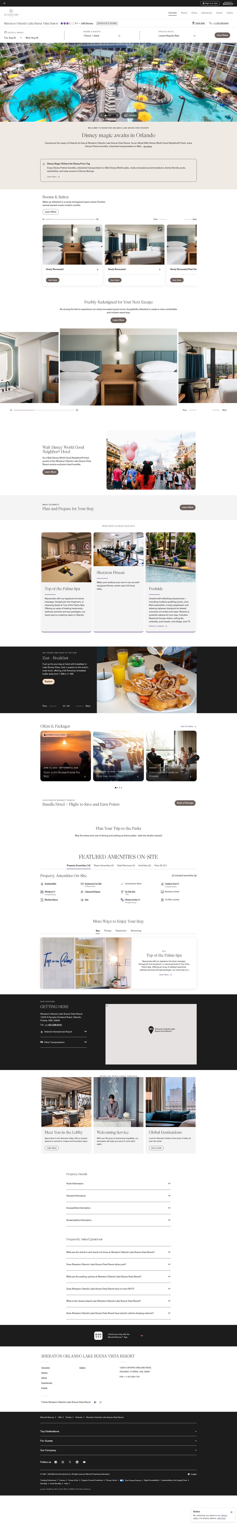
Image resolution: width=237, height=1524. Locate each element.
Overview (173, 13)
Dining (194, 13)
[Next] (196, 758)
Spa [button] (86, 899)
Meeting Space (51, 899)
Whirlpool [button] (49, 891)
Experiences (206, 13)
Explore (48, 681)
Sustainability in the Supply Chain (174, 1480)
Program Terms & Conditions (92, 1480)
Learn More (52, 177)
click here (221, 1518)
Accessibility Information (78, 1208)
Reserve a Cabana (156, 626)
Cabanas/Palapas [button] (92, 891)
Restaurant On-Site (93, 884)
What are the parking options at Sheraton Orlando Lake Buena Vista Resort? (103, 1276)
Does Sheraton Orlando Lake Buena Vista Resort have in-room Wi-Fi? (100, 1288)
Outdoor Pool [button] (171, 884)
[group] (118, 680)
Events (219, 13)
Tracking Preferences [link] (48, 1480)
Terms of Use (73, 1480)
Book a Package (185, 803)
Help (66, 1484)
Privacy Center (111, 1480)
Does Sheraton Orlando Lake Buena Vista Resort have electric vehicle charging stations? (110, 1313)
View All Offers (187, 726)
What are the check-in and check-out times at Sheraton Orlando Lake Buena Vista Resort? (110, 1252)
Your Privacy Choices (132, 1480)
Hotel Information (74, 1183)
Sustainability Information (78, 1220)
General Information (76, 1195)
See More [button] (147, 146)
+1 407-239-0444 (220, 23)
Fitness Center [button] (131, 899)
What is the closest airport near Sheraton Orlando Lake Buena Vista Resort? (103, 1301)
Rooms (184, 13)
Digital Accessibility (151, 1480)
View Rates (52, 280)
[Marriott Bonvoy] (227, 3)
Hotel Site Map (55, 1484)
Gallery (230, 13)
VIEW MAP (200, 23)
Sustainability (50, 884)
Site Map (43, 1484)
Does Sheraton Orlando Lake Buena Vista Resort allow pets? (96, 1264)
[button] (210, 3)
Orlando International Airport (58, 1031)
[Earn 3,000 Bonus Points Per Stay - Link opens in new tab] (65, 756)
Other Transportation (54, 1042)
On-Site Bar (130, 891)
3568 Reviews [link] (87, 23)
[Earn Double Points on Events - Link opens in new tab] (171, 756)
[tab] (79, 865)
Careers (62, 1480)
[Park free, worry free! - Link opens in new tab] (118, 756)
